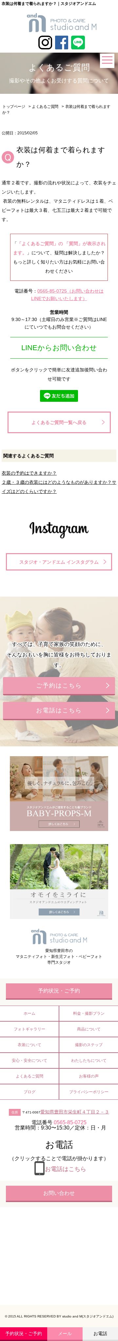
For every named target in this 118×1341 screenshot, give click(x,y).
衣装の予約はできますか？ (29, 473)
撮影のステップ (89, 1045)
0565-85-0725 (52, 291)
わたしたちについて (89, 1060)
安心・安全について (29, 1060)
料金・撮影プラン (89, 1013)
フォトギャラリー (29, 1029)
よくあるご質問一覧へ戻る (59, 422)
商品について (89, 1029)
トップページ (13, 106)
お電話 (100, 1333)
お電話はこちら (59, 710)
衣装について (29, 1045)
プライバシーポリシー (88, 1092)
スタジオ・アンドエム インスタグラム (59, 562)
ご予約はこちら (59, 685)
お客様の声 (89, 1076)
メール (65, 1333)
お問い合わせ (59, 1193)
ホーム (29, 1013)
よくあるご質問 (45, 106)
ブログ (29, 1092)
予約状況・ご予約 (23, 1333)
